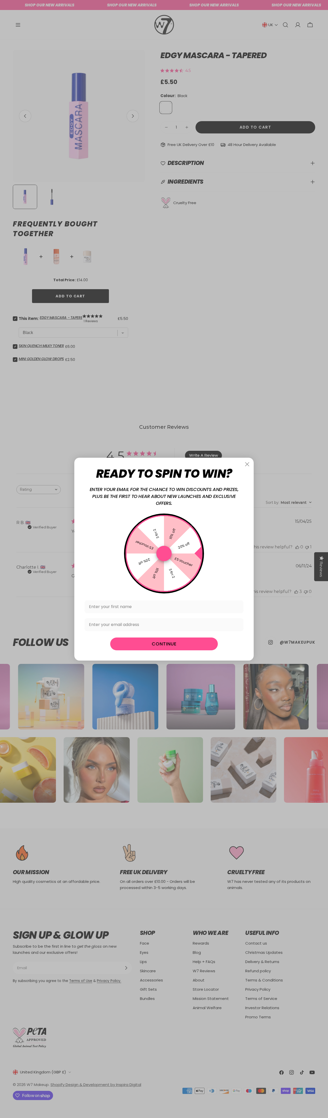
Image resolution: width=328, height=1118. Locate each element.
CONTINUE (164, 644)
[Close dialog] (247, 464)
